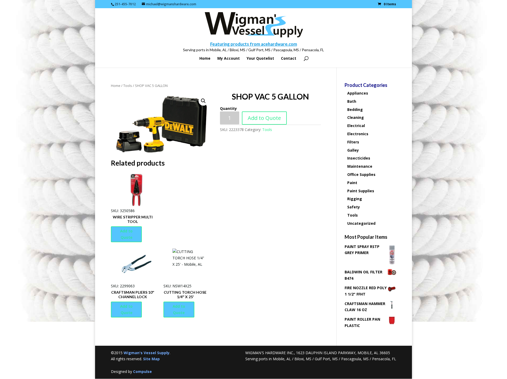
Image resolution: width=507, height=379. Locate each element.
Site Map (151, 358)
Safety (353, 206)
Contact (288, 59)
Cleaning (355, 117)
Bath (351, 101)
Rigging (354, 198)
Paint (352, 182)
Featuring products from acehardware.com (253, 44)
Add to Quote (264, 117)
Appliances (357, 93)
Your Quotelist (260, 59)
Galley (353, 150)
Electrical (356, 125)
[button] (203, 101)
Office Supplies (361, 174)
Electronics (357, 133)
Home (204, 59)
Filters (353, 141)
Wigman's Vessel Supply (147, 352)
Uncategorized (361, 223)
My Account (228, 59)
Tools (127, 85)
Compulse (142, 371)
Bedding (355, 109)
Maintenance (359, 166)
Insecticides (358, 158)
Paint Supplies (360, 190)
